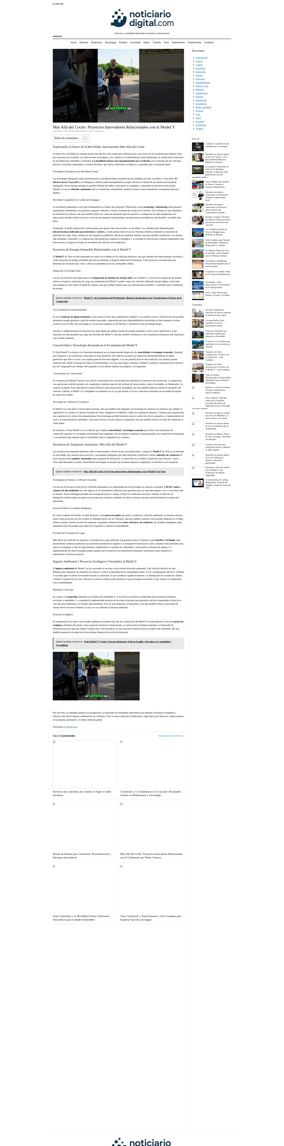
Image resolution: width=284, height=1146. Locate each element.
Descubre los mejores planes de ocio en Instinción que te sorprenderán (217, 426)
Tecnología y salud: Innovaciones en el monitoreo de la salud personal (217, 285)
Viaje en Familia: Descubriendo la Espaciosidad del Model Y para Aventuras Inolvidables (217, 379)
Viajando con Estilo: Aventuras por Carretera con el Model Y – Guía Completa (217, 367)
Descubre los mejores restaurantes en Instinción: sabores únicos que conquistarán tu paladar (216, 208)
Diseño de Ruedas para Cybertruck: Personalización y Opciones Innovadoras (82, 855)
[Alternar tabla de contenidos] (83, 138)
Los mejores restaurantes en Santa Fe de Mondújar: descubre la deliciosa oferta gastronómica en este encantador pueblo (210, 172)
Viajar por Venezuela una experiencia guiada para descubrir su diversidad (215, 333)
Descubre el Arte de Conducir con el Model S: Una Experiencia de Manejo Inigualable (217, 471)
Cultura (199, 64)
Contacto (209, 42)
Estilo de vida (202, 86)
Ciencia (199, 61)
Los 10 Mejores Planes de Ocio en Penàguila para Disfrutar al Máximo (216, 232)
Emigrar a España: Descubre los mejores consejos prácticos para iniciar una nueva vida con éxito (217, 221)
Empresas (96, 42)
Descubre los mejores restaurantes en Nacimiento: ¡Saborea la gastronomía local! (217, 196)
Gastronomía (194, 42)
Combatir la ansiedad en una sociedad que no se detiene (217, 145)
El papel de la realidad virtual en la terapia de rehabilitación (217, 273)
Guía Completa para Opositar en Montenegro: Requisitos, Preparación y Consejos (217, 242)
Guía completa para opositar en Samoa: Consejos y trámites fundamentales (217, 184)
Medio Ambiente (203, 107)
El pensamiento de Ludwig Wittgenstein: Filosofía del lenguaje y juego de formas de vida (218, 484)
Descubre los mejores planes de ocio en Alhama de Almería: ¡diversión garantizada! (217, 459)
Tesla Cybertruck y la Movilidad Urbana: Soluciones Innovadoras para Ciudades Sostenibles (81, 918)
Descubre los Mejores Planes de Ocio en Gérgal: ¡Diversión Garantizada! (218, 436)
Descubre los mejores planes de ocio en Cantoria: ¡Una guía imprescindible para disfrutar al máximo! (217, 158)
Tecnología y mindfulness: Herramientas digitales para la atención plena (217, 263)
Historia (199, 96)
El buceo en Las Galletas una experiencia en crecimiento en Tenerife (217, 344)
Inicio (74, 42)
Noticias (84, 42)
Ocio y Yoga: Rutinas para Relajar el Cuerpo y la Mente (217, 293)
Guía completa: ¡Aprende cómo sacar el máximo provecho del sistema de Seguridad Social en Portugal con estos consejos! (211, 403)
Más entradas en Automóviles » (171, 736)
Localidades (201, 103)
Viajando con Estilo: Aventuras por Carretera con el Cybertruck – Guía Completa (217, 356)
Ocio (166, 42)
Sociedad (135, 42)
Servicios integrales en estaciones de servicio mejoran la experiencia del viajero (218, 312)
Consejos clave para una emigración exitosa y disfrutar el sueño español (217, 447)
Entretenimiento (203, 82)
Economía (200, 68)
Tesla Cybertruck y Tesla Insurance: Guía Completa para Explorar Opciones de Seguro (150, 918)
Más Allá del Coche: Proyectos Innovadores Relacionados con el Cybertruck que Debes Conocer (151, 855)
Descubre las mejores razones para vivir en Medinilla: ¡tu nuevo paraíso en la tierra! (217, 415)
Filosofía (200, 89)
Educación (200, 72)
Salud (146, 42)
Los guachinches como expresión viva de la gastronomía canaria (214, 323)
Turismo (157, 42)
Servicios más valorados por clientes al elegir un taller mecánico (82, 793)
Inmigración (201, 100)
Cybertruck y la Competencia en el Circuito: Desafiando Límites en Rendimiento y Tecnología (150, 793)
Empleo (123, 42)
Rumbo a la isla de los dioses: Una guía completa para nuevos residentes (217, 390)
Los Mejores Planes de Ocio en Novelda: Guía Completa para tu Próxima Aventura (217, 253)
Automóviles (178, 42)
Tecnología (110, 42)
